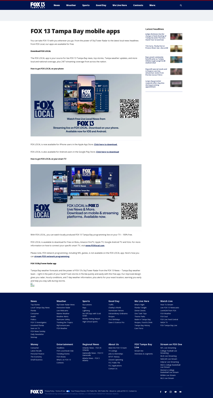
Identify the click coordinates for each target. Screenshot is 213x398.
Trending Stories (63, 354)
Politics (33, 319)
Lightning (86, 310)
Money (34, 344)
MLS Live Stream (167, 378)
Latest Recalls (36, 351)
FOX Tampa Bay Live (168, 325)
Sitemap (34, 337)
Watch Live (166, 301)
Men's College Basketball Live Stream (170, 366)
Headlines (60, 348)
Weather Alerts (62, 316)
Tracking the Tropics (65, 322)
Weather (61, 301)
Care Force (138, 328)
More (152, 5)
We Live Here (141, 301)
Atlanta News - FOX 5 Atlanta (91, 359)
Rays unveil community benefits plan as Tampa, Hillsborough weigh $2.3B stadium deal (155, 60)
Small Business (37, 359)
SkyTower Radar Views (66, 304)
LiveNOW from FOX (168, 310)
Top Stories (35, 304)
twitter (166, 392)
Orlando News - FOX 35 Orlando (91, 349)
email (180, 392)
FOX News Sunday (38, 331)
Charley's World (114, 307)
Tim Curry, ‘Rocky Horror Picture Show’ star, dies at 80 (156, 47)
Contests (60, 362)
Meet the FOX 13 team (117, 348)
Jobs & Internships (115, 354)
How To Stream (166, 304)
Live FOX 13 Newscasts (169, 307)
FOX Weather (62, 328)
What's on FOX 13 (64, 359)
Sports (86, 301)
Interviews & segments (143, 354)
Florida (33, 310)
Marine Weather (63, 313)
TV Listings (112, 351)
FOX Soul (164, 316)
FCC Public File (114, 362)
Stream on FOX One (171, 344)
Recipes (111, 316)
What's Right (139, 304)
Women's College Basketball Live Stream (169, 371)
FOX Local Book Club (65, 351)
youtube (176, 392)
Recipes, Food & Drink (143, 322)
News (34, 301)
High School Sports (90, 321)
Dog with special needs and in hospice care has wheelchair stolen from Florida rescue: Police (156, 72)
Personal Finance (37, 354)
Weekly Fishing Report (91, 319)
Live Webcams (62, 310)
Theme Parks (139, 316)
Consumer (35, 313)
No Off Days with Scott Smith (91, 314)
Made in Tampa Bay (142, 319)
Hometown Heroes (116, 310)
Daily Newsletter (37, 334)
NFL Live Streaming (168, 348)
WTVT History (113, 357)
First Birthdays (114, 319)
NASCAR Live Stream (168, 359)
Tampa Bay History (142, 325)
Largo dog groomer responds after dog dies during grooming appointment (154, 84)
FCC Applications (115, 365)
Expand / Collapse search (180, 5)
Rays (84, 307)
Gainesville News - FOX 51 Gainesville (92, 354)
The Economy (36, 357)
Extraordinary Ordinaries (118, 313)
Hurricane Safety (63, 319)
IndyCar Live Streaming (169, 362)
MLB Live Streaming (168, 356)
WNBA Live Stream (168, 375)
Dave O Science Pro (116, 322)
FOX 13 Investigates (38, 322)
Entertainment (65, 344)
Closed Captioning (115, 359)
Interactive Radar (63, 307)
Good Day (113, 301)
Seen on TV (35, 328)
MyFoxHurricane (63, 325)
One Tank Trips (140, 313)
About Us (113, 344)
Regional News (90, 344)
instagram (171, 392)
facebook (161, 392)
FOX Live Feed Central (169, 319)
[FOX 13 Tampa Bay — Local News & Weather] (39, 5)
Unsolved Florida (37, 325)
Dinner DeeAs (140, 310)
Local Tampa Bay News (40, 307)
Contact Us (112, 368)
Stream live (138, 351)
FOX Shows (61, 357)
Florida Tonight (140, 307)
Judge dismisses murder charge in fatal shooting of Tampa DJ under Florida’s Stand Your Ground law (155, 37)
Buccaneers (87, 304)
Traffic (111, 304)
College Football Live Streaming (168, 352)
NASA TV (164, 322)
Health (33, 316)
